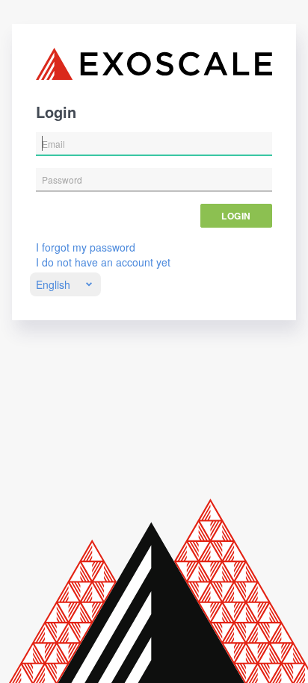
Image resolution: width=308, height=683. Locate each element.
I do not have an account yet (103, 262)
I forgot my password (85, 247)
